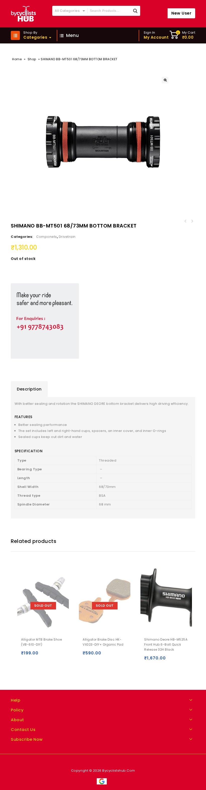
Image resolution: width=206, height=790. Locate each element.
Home (17, 59)
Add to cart (149, 660)
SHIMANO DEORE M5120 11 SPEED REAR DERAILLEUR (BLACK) (185, 221)
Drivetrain (67, 236)
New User (181, 13)
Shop (32, 59)
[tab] (29, 389)
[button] (165, 80)
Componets (46, 236)
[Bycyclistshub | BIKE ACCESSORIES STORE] (23, 14)
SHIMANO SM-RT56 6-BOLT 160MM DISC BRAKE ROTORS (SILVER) (192, 221)
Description (29, 389)
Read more (26, 655)
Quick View (36, 655)
